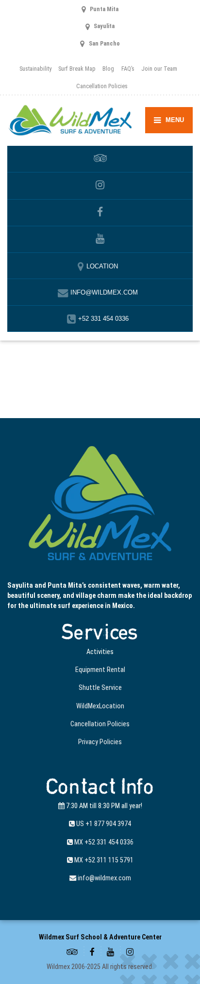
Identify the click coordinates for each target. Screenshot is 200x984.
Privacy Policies (100, 742)
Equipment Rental (100, 669)
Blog (108, 68)
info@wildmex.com (103, 878)
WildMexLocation (100, 706)
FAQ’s (127, 68)
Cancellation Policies (101, 86)
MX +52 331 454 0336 (103, 842)
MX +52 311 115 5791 (103, 860)
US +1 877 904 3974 (103, 824)
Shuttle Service (100, 687)
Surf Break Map (77, 68)
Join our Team (159, 68)
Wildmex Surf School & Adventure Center (100, 937)
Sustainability (35, 68)
